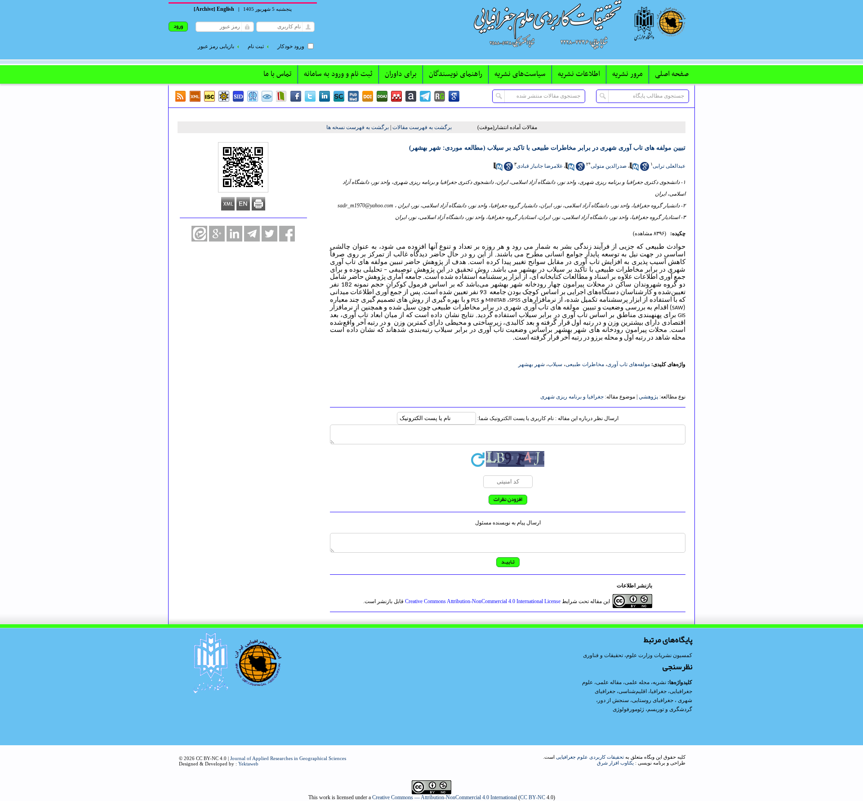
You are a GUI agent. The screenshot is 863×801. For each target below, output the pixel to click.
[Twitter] (310, 96)
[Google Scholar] (454, 96)
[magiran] (281, 96)
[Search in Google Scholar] (644, 169)
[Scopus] (339, 96)
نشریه (659, 682)
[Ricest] (223, 96)
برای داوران (401, 74)
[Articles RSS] (180, 96)
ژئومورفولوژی (629, 709)
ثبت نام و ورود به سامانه (338, 74)
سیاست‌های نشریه (520, 74)
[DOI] (367, 96)
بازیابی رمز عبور (216, 46)
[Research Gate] (439, 96)
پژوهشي (648, 397)
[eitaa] (199, 234)
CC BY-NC (532, 797)
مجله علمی (637, 682)
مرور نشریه (627, 74)
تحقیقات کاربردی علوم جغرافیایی (590, 757)
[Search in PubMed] (634, 169)
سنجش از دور (613, 700)
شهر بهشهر (531, 364)
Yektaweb (248, 763)
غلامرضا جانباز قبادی (539, 166)
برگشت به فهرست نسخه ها (357, 127)
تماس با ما (277, 74)
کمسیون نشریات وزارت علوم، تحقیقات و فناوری (637, 655)
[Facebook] (295, 96)
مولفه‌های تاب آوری (628, 364)
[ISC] (209, 96)
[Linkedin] (324, 96)
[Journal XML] (195, 96)
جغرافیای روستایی (652, 700)
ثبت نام (256, 46)
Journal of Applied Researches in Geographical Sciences (288, 758)
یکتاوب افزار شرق (615, 762)
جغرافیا (658, 691)
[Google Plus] (217, 234)
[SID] (238, 96)
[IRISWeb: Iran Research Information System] (267, 96)
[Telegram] (425, 96)
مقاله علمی (609, 682)
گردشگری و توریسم (669, 709)
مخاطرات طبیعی (584, 364)
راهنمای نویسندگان (455, 74)
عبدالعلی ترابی (669, 166)
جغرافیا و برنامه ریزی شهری (572, 397)
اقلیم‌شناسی (632, 691)
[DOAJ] (382, 96)
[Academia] (410, 96)
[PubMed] (353, 96)
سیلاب (555, 364)
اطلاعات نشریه (579, 74)
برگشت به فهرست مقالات (422, 127)
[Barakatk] (252, 96)
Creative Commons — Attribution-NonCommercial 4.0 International (444, 797)
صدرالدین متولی (609, 166)
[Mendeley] (396, 96)
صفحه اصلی (672, 74)
